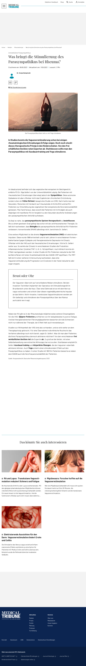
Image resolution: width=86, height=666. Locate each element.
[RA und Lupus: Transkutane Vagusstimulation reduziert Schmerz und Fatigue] (21, 461)
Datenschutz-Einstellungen (46, 640)
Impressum (13, 640)
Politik (31, 623)
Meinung (31, 625)
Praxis (31, 620)
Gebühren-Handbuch (51, 2)
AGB (22, 640)
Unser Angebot (52, 623)
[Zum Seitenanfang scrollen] (82, 662)
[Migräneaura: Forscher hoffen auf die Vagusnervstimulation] (64, 461)
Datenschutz (31, 640)
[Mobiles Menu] (4, 6)
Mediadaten (51, 620)
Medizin (31, 618)
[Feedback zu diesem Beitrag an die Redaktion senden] (16, 82)
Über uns (50, 618)
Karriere (50, 625)
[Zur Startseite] (13, 6)
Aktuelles (32, 615)
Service (50, 615)
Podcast (32, 628)
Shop (62, 2)
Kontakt (4, 640)
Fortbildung (33, 631)
